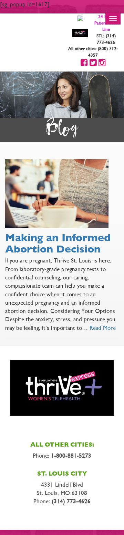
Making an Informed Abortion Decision (58, 243)
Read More (103, 327)
